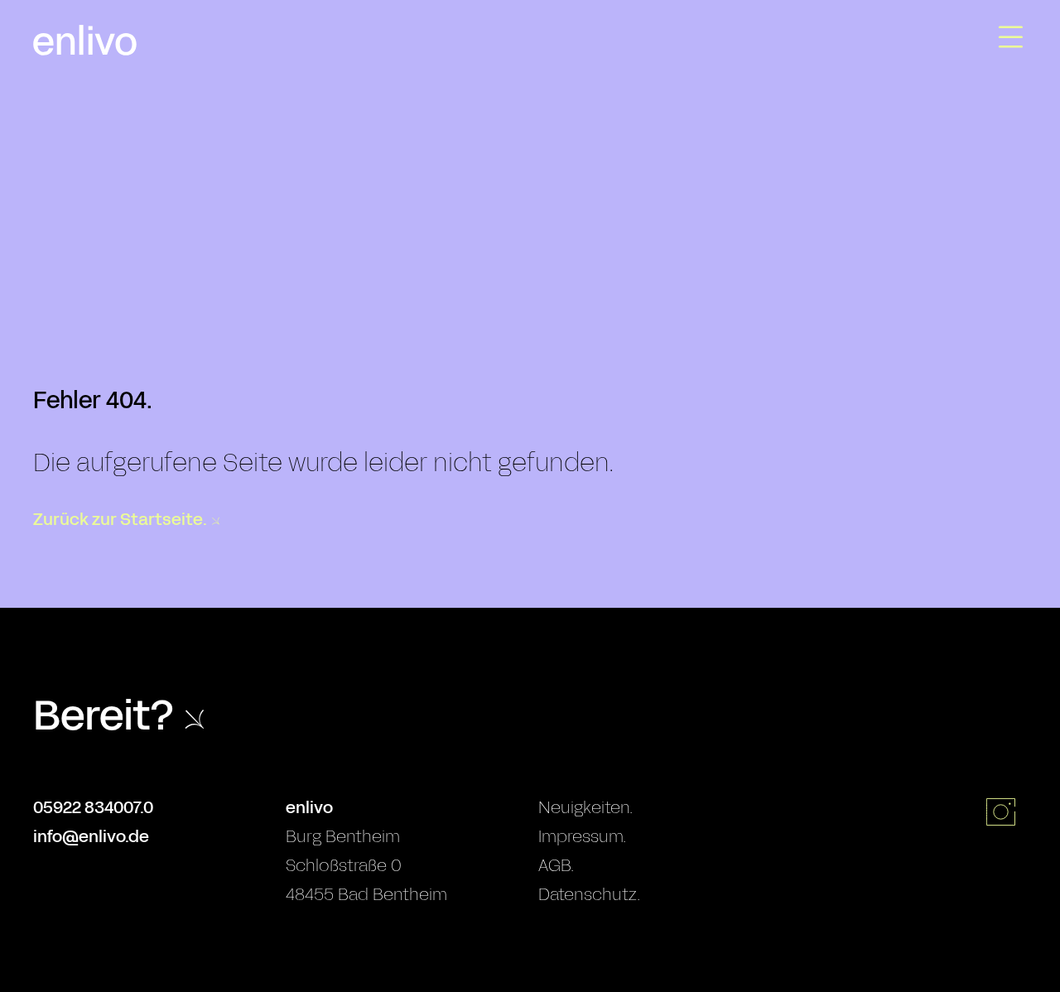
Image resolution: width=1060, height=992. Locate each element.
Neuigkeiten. (585, 807)
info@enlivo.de (91, 836)
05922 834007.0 (93, 807)
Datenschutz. (589, 894)
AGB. (556, 865)
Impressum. (582, 836)
